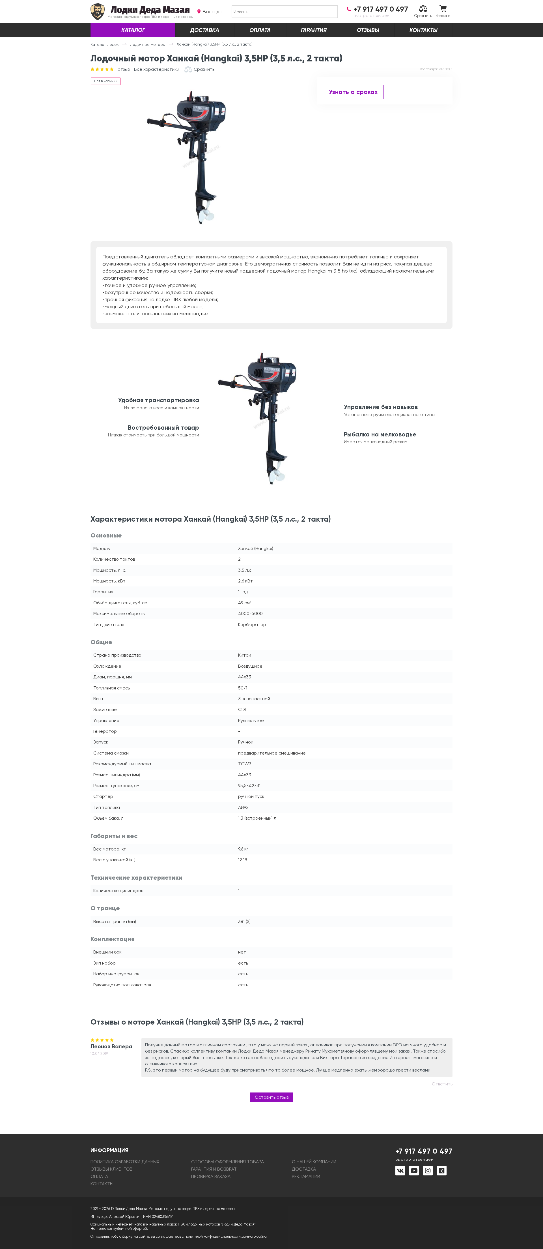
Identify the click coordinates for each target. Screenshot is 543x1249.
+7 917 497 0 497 (424, 1154)
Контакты (424, 30)
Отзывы (368, 30)
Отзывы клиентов (111, 1169)
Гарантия (314, 30)
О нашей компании (314, 1161)
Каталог (133, 30)
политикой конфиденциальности (213, 1236)
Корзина (443, 16)
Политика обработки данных (124, 1161)
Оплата (260, 30)
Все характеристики (156, 69)
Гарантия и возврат (214, 1169)
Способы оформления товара (227, 1161)
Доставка (204, 30)
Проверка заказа (210, 1176)
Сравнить (423, 16)
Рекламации (306, 1176)
